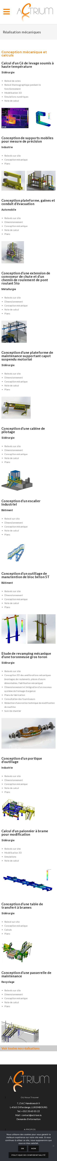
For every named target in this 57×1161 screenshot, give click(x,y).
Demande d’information (28, 1119)
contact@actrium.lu (32, 1115)
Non (33, 1148)
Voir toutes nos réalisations (20, 1048)
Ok (22, 1148)
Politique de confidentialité (29, 1155)
